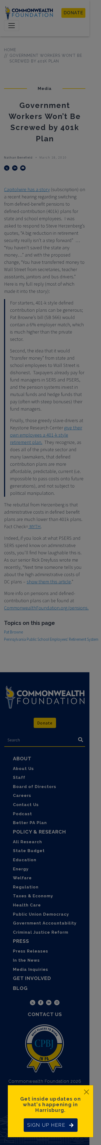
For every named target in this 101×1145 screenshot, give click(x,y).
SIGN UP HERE (46, 1125)
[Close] (86, 1092)
